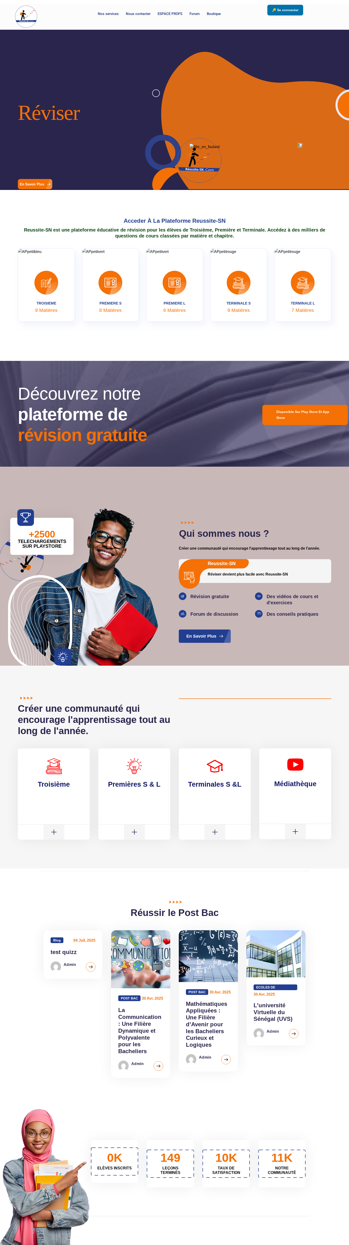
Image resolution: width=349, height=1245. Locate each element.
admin (70, 965)
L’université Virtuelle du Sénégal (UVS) (273, 1012)
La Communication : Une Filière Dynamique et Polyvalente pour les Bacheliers (139, 1030)
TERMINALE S (238, 303)
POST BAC (129, 998)
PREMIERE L (174, 303)
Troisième (54, 784)
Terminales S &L (214, 784)
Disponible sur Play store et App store (302, 415)
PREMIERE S (110, 303)
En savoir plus (32, 184)
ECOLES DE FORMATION (266, 987)
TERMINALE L (303, 303)
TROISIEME (46, 303)
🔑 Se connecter (285, 10)
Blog (57, 940)
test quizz (64, 952)
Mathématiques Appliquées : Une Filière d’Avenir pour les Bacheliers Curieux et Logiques (206, 1024)
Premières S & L (134, 784)
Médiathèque (295, 784)
